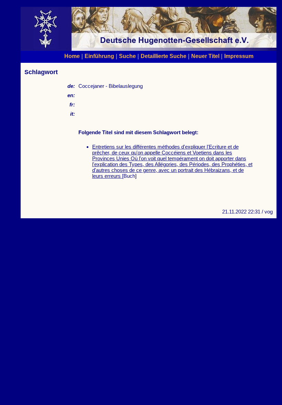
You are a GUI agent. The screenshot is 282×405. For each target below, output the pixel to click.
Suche (127, 56)
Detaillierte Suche (163, 56)
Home (72, 56)
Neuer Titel (205, 56)
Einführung (99, 56)
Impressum (238, 56)
